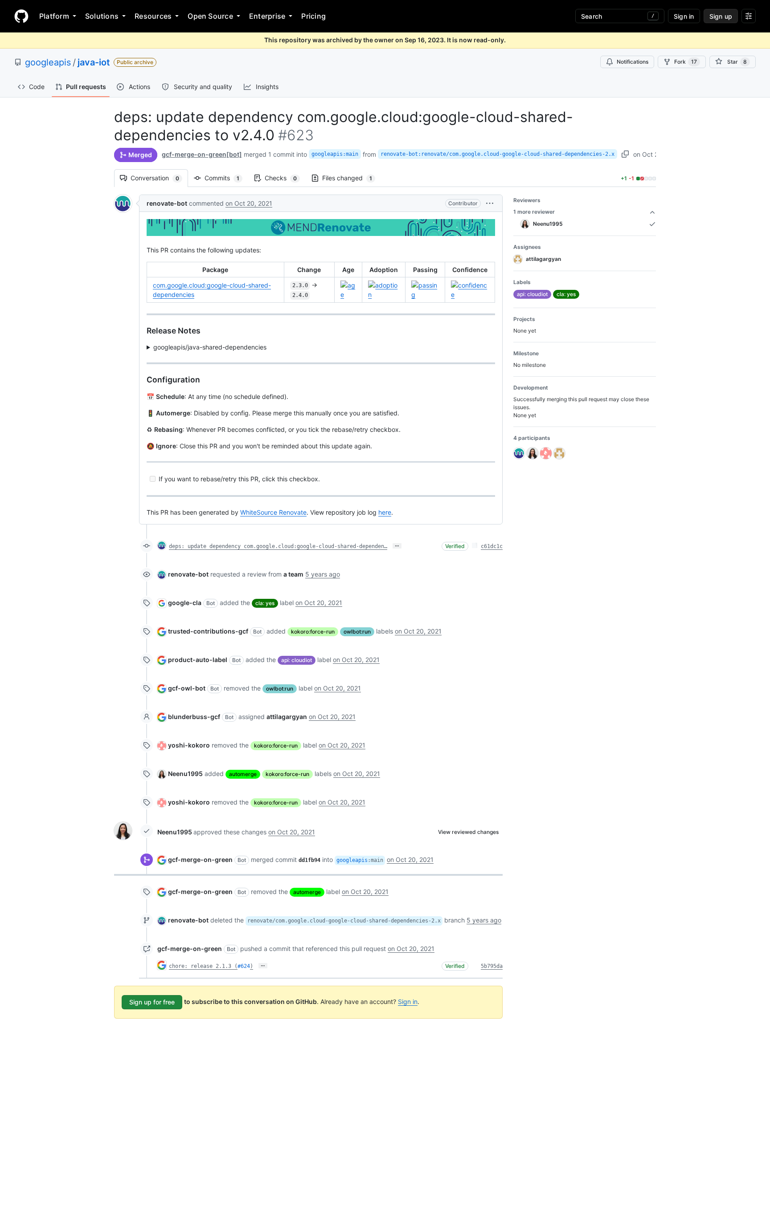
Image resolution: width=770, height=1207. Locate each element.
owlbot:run (357, 631)
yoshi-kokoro (189, 745)
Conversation (159, 178)
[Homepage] (21, 16)
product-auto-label (197, 659)
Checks (285, 178)
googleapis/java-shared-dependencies (209, 347)
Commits (226, 178)
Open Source (210, 16)
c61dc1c (492, 546)
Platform (54, 16)
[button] (489, 203)
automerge (243, 774)
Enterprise (267, 16)
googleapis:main (334, 154)
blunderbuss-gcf (194, 716)
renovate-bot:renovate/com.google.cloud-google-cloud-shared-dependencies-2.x (497, 154)
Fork (685, 61)
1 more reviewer (534, 211)
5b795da (492, 966)
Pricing (313, 16)
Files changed (351, 178)
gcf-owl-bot (186, 688)
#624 (244, 966)
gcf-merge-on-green (200, 859)
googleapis (48, 62)
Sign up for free (152, 1002)
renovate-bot (167, 203)
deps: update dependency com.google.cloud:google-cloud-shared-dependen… (278, 546)
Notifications (632, 61)
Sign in (408, 1001)
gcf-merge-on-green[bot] (202, 154)
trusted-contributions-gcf (208, 631)
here (384, 512)
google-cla (184, 602)
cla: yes (264, 603)
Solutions (102, 16)
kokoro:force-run (313, 631)
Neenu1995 (185, 773)
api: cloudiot (296, 660)
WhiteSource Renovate (273, 512)
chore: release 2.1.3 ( (203, 966)
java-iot (94, 62)
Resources (153, 16)
